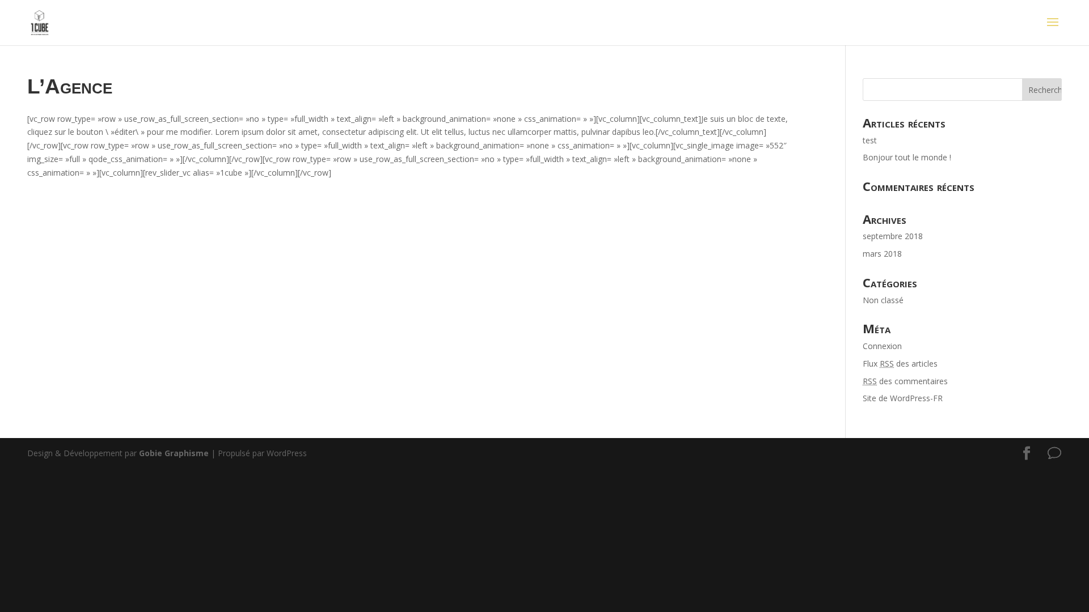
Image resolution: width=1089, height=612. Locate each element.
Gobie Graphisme (174, 453)
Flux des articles (900, 363)
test (870, 140)
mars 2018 (882, 253)
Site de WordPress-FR (903, 398)
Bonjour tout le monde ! (907, 157)
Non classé (883, 300)
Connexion (882, 346)
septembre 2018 (893, 236)
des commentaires (905, 381)
